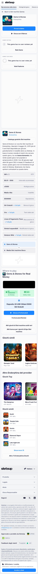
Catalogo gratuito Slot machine (19, 139)
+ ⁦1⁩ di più (11, 212)
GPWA (32, 534)
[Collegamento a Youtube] (24, 498)
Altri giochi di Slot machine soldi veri (19, 325)
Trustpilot (25, 543)
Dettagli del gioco (24, 7)
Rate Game (19, 50)
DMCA (7, 538)
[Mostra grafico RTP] (9, 174)
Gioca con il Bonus (20, 33)
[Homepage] (9, 2)
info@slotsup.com (6, 527)
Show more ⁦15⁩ (19, 450)
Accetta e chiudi (19, 570)
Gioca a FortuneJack (20, 313)
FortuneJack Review (19, 318)
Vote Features (19, 66)
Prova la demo (19, 28)
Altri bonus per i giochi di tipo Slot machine (19, 330)
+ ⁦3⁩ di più (16, 205)
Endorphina (13, 135)
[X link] (29, 498)
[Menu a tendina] (2, 2)
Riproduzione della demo (8, 7)
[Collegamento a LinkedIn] (35, 498)
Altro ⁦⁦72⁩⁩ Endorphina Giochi (19, 456)
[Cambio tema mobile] (34, 2)
